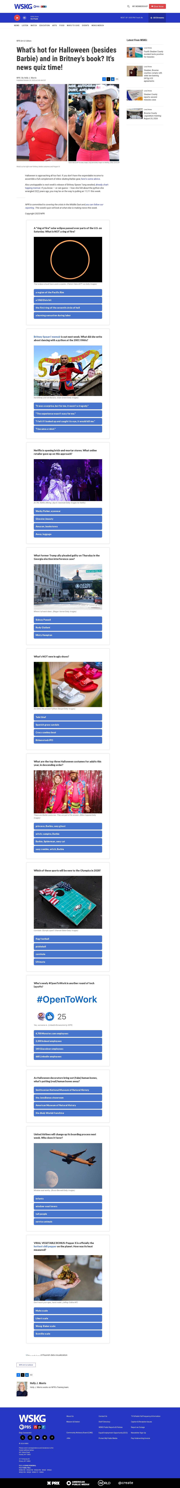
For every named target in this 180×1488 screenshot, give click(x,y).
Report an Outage (138, 1427)
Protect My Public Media (108, 1438)
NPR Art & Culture (24, 41)
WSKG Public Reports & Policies (111, 1427)
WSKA (41, 1472)
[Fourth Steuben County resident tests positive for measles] (135, 52)
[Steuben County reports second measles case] (135, 95)
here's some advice (90, 179)
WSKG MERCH (98, 25)
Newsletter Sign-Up (138, 1433)
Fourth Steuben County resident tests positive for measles (153, 54)
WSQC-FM (22, 1472)
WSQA (49, 1470)
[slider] (28, 17)
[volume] (24, 18)
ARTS (54, 25)
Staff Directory (104, 1422)
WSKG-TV (35, 1472)
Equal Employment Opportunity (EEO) (113, 1433)
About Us (70, 1416)
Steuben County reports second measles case (150, 97)
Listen (25, 25)
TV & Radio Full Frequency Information (145, 1416)
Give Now (158, 6)
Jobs (68, 1438)
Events (85, 25)
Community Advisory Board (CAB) (79, 1433)
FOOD (61, 25)
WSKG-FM (22, 1470)
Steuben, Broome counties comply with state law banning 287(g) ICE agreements (153, 75)
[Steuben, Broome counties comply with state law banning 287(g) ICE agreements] (135, 71)
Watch (34, 25)
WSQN (29, 1472)
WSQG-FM (37, 1470)
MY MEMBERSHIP (140, 6)
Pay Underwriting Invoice (140, 1438)
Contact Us (103, 1416)
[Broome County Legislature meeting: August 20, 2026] (135, 114)
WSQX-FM (29, 1470)
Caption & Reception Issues (141, 1422)
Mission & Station (73, 1422)
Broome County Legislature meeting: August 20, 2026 (152, 116)
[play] (17, 17)
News (16, 25)
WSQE (44, 1470)
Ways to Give (73, 25)
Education (44, 25)
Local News (148, 48)
